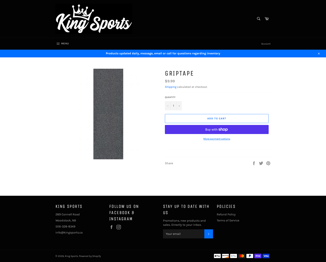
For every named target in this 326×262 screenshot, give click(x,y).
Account (266, 43)
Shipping (170, 87)
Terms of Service (228, 220)
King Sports (71, 256)
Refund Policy (226, 214)
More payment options (216, 138)
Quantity (170, 97)
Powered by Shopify (90, 256)
